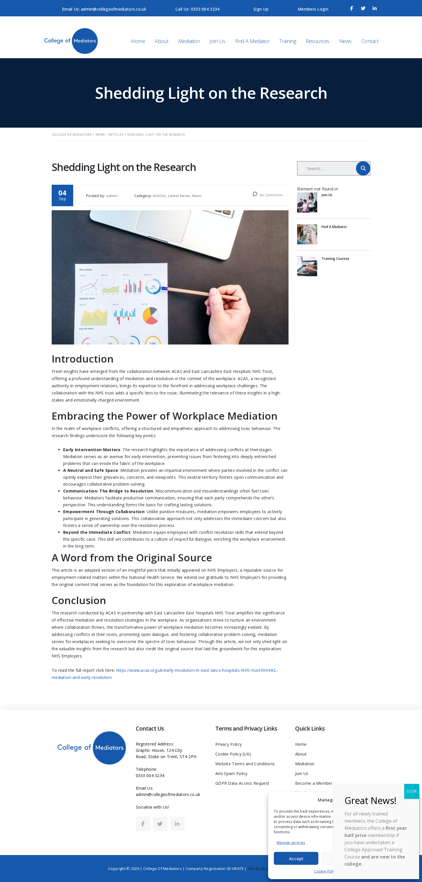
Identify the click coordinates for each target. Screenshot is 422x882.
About (162, 41)
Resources (318, 41)
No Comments (271, 195)
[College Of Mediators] (75, 40)
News (345, 41)
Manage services (291, 842)
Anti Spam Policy (231, 773)
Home (138, 41)
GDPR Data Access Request (242, 783)
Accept (296, 858)
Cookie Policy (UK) (233, 754)
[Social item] (143, 824)
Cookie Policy (325, 871)
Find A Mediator (252, 41)
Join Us (217, 41)
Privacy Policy (228, 744)
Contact (370, 41)
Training (287, 41)
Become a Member (314, 783)
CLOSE (411, 791)
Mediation (189, 41)
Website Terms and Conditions (245, 763)
